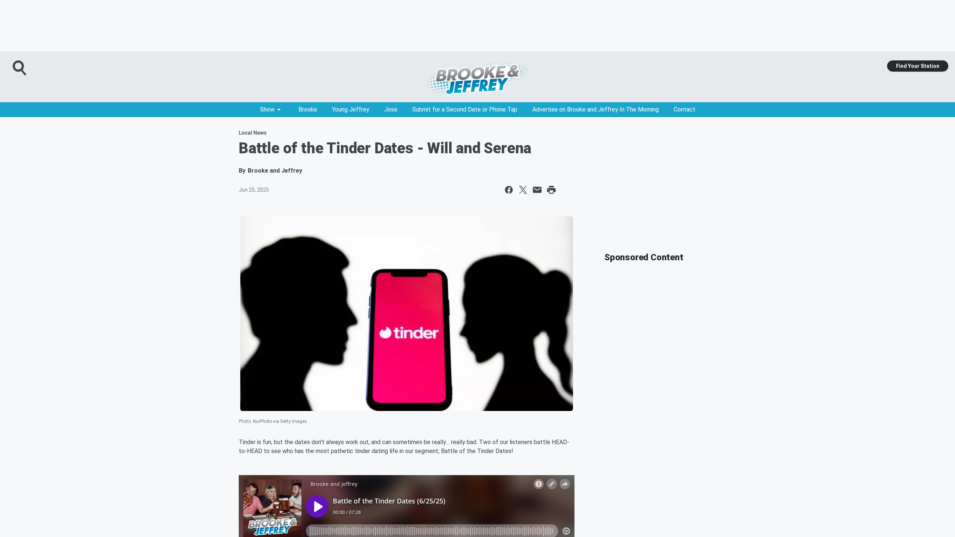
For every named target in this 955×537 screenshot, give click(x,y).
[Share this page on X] (523, 190)
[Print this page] (551, 190)
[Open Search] (20, 67)
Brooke (307, 109)
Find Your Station (917, 66)
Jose (390, 109)
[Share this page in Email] (537, 190)
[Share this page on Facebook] (509, 190)
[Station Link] (477, 76)
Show (267, 109)
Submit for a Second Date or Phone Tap (464, 109)
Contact (684, 109)
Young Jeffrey (350, 109)
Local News (253, 133)
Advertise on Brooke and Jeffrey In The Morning (595, 109)
